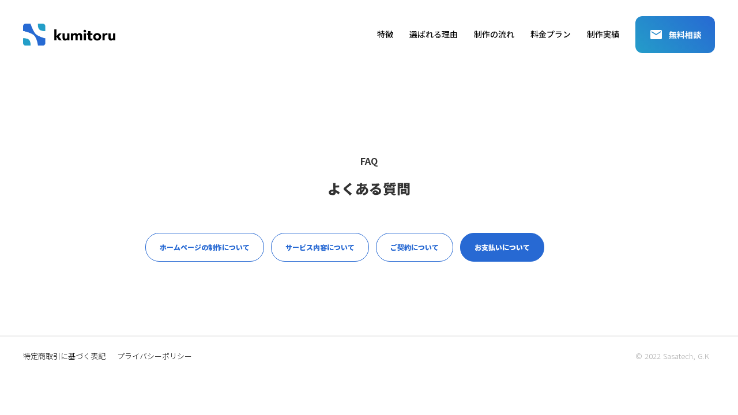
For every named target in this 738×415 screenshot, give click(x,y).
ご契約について (414, 247)
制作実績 (603, 34)
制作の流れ (494, 34)
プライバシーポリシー (154, 356)
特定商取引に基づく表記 (64, 356)
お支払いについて (502, 247)
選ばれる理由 (433, 34)
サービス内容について (320, 247)
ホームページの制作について (205, 247)
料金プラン (550, 34)
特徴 (385, 34)
